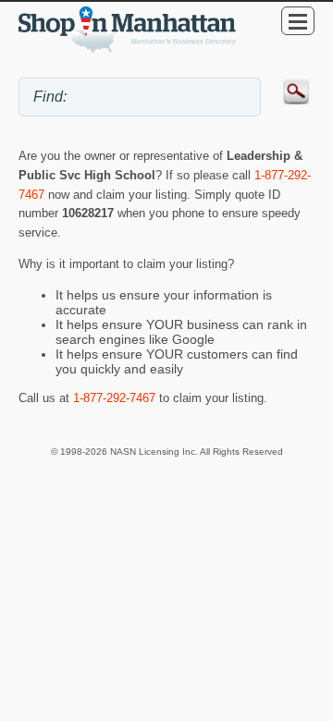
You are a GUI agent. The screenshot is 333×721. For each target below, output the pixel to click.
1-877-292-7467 (114, 398)
